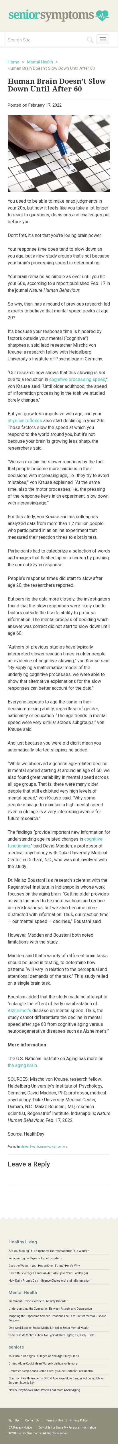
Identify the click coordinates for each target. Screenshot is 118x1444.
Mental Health (40, 62)
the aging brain (22, 1065)
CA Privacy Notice (20, 1427)
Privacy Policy (79, 1420)
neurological (48, 1146)
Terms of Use (54, 1420)
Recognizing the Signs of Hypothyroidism (35, 1258)
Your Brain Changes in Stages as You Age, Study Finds (44, 1356)
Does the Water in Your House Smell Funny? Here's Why (44, 1265)
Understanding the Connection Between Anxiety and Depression (50, 1308)
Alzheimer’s (19, 1010)
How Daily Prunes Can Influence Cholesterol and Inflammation (49, 1280)
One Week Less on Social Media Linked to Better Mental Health (49, 1327)
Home (13, 62)
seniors (63, 1146)
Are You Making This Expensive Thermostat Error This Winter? (48, 1250)
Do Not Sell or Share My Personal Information (67, 1427)
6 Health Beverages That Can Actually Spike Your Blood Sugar (48, 1273)
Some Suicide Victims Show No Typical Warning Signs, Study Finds (52, 1335)
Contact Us (32, 1420)
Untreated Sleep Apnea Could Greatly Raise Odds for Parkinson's (51, 1371)
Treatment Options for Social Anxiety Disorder (38, 1301)
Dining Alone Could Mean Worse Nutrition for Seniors (43, 1363)
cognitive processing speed (77, 379)
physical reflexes (25, 420)
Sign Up (14, 1420)
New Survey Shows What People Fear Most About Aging (44, 1390)
